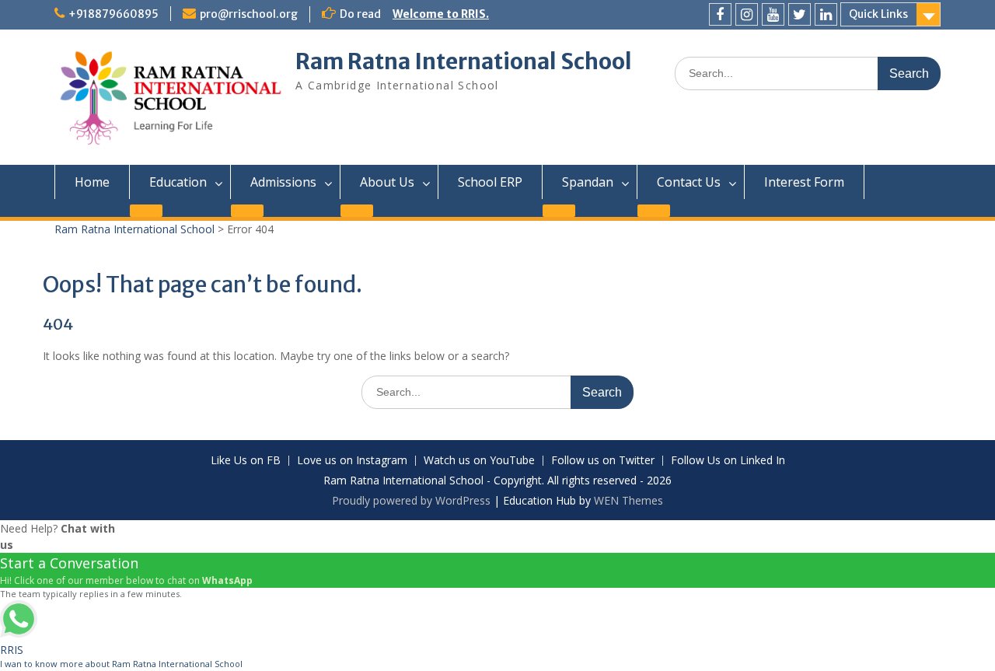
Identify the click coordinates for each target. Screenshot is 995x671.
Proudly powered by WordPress (411, 500)
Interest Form (804, 181)
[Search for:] (808, 72)
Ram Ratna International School (463, 61)
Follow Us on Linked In (728, 461)
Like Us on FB (246, 461)
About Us (387, 181)
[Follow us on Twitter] (799, 14)
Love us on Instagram (352, 461)
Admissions (283, 181)
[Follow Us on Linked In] (826, 14)
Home (92, 181)
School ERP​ (490, 181)
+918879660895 (113, 14)
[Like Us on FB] (720, 14)
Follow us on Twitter (603, 461)
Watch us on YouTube (479, 461)
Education (178, 181)
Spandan (587, 181)
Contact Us (689, 181)
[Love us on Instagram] (746, 14)
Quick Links (878, 14)
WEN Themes (628, 500)
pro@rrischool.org (249, 14)
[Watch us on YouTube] (773, 14)
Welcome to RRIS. (441, 14)
